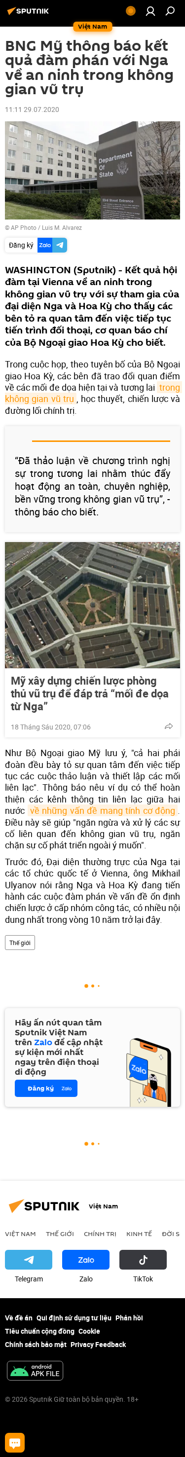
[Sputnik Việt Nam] (29, 14)
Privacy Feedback (98, 1344)
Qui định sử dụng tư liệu (74, 1317)
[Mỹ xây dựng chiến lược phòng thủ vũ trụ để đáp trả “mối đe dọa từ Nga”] (92, 605)
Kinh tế (139, 1233)
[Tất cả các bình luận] (15, 1443)
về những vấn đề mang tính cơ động (103, 810)
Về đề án (19, 1317)
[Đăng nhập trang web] (150, 11)
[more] (169, 726)
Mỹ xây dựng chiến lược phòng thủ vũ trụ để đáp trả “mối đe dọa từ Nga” (90, 693)
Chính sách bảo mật (36, 1344)
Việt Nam (20, 1233)
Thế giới (20, 943)
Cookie (89, 1331)
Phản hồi (129, 1317)
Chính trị (100, 1233)
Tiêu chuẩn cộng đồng (39, 1331)
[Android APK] (35, 1372)
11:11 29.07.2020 (32, 109)
